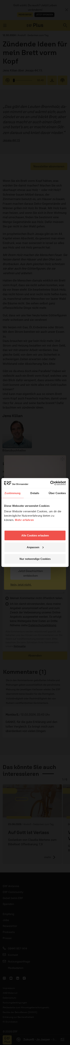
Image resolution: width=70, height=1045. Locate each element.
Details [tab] (34, 492)
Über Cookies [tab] (57, 492)
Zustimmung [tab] (12, 492)
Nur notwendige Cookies (35, 558)
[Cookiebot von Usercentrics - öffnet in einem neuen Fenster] (50, 483)
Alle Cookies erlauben (35, 535)
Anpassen (33, 547)
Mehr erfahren (24, 519)
